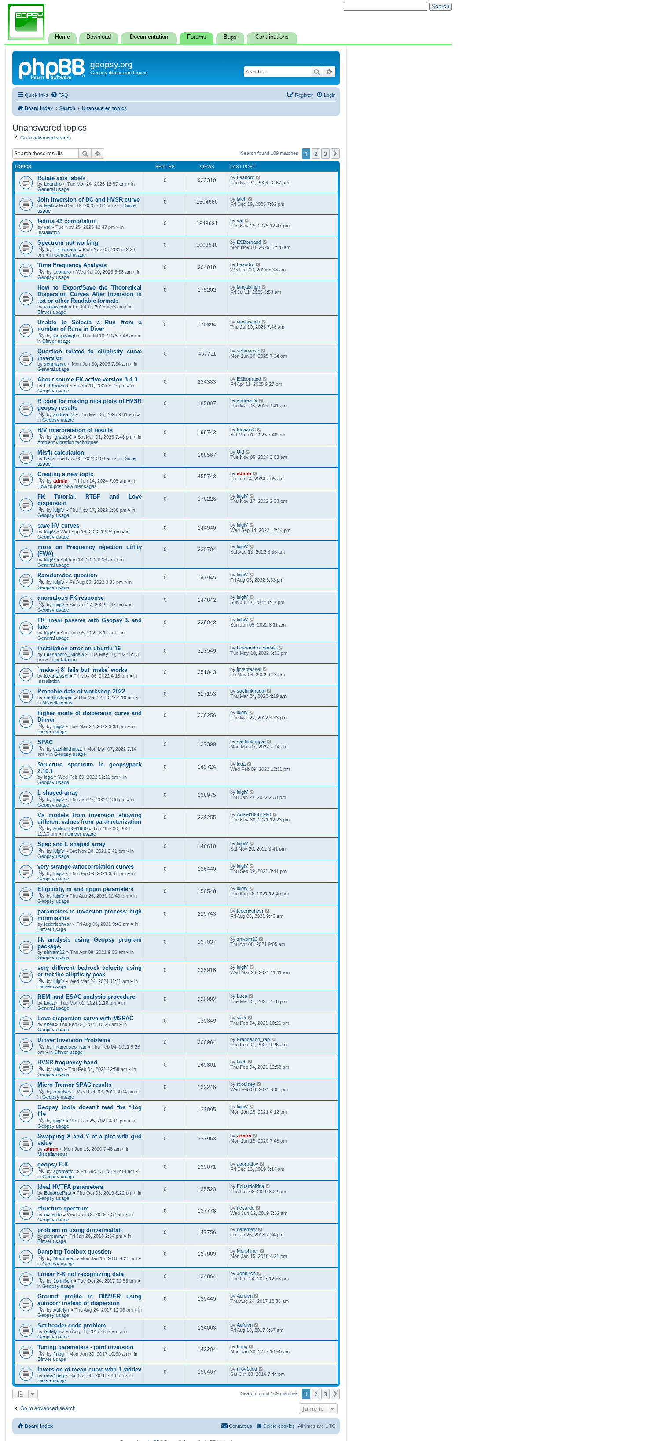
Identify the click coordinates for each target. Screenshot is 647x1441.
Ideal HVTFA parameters (70, 1187)
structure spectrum (63, 1208)
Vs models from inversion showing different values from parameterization (89, 818)
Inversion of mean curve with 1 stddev (89, 1369)
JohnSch (62, 1280)
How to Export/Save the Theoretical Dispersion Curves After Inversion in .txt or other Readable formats (89, 294)
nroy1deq (54, 1375)
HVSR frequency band (67, 1062)
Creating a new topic (65, 474)
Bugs (230, 37)
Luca (49, 1002)
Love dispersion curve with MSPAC (85, 1018)
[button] (335, 153)
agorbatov (64, 1171)
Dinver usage (51, 312)
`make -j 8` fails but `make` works (82, 670)
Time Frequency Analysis (72, 265)
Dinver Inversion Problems (73, 1040)
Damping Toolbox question (74, 1251)
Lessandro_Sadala (64, 654)
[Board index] (52, 67)
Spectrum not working (67, 242)
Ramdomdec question (67, 575)
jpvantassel (56, 675)
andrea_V (63, 414)
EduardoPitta (57, 1192)
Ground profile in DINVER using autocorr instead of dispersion (89, 1299)
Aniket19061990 (70, 828)
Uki (47, 458)
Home (62, 37)
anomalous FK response (70, 597)
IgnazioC (62, 437)
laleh (49, 205)
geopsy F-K (52, 1164)
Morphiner (64, 1258)
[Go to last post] (258, 177)
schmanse (55, 364)
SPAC (45, 742)
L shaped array (57, 792)
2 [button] (315, 154)
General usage (53, 189)
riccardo (53, 1214)
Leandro (53, 184)
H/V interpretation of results (75, 430)
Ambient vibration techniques (68, 442)
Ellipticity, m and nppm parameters (85, 889)
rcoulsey (62, 1091)
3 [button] (325, 154)
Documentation (149, 37)
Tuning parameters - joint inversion (85, 1347)
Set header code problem (71, 1325)
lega (48, 777)
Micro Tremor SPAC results (74, 1085)
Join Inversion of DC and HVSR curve (88, 199)
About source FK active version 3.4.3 (87, 379)
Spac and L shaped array (71, 844)
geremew (54, 1236)
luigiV (58, 510)
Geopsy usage (53, 277)
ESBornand (65, 249)
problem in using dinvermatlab (79, 1230)
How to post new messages (67, 486)
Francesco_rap (69, 1046)
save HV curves (58, 525)
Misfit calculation (60, 452)
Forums (196, 37)
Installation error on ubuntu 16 (79, 648)
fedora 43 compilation (67, 221)
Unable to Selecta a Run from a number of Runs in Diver (89, 325)
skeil (49, 1024)
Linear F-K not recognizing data (80, 1274)
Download (98, 37)
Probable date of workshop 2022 (81, 691)
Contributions (272, 37)
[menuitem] (59, 95)
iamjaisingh (55, 306)
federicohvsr (57, 924)
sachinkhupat (58, 697)
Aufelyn (61, 1310)
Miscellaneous (57, 702)
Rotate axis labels (61, 178)
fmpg (58, 1354)
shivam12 (54, 952)
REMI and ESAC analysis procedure (86, 997)
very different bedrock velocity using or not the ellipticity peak (89, 971)
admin (60, 481)
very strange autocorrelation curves (85, 866)
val (47, 227)
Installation (48, 232)
